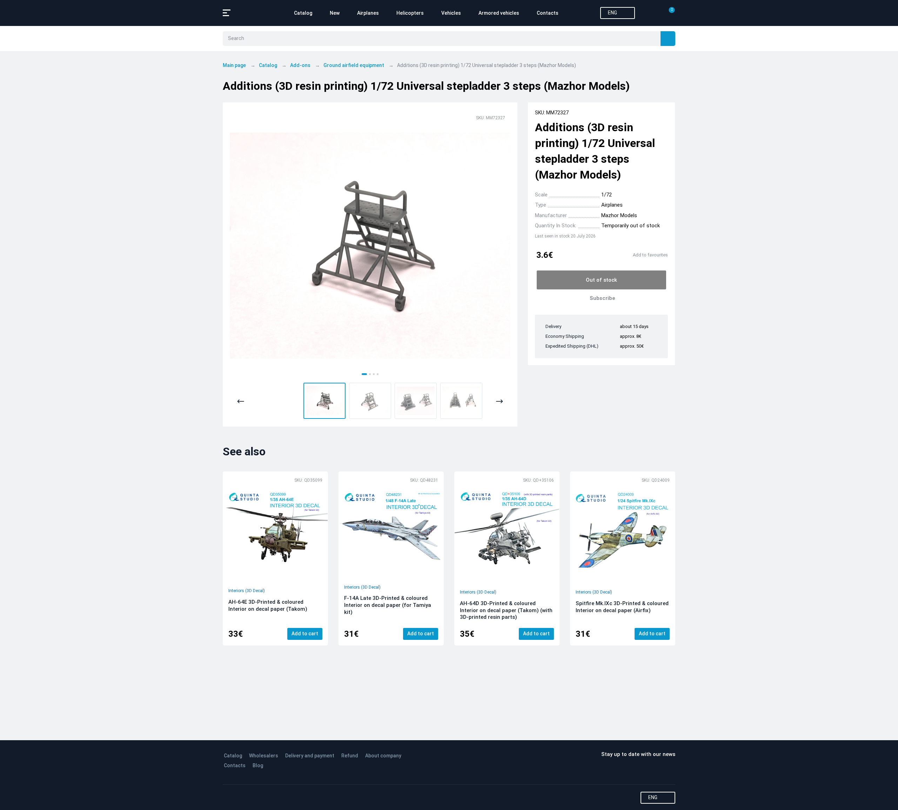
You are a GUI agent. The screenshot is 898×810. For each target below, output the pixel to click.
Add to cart (304, 633)
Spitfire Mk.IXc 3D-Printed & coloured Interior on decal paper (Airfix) (622, 607)
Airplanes (368, 13)
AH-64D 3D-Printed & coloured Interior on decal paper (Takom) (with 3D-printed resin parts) (506, 610)
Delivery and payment (309, 755)
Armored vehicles (498, 13)
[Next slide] (499, 401)
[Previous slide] (241, 401)
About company (383, 755)
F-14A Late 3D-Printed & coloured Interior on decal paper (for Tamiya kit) (387, 605)
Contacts (547, 13)
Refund (349, 755)
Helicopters (410, 13)
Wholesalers (263, 755)
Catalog (303, 13)
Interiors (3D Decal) (246, 590)
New (335, 13)
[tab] (364, 374)
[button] (324, 401)
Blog (258, 765)
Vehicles (451, 13)
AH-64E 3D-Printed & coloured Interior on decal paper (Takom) (267, 605)
